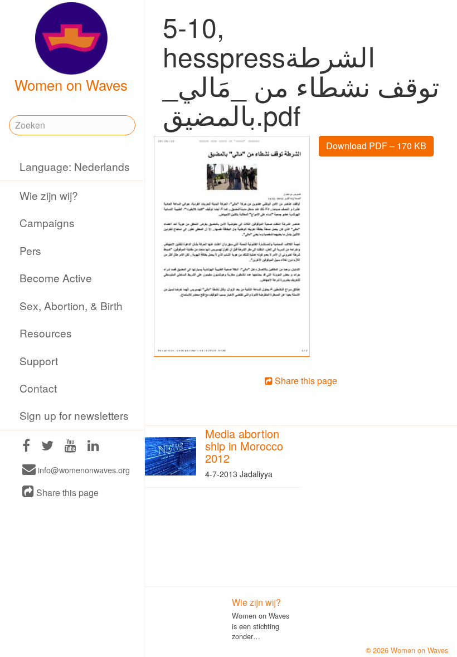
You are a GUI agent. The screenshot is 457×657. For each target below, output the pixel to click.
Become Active (56, 277)
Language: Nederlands (75, 166)
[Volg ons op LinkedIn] (93, 447)
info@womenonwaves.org (83, 470)
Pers (30, 250)
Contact (38, 387)
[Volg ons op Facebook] (26, 447)
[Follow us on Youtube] (70, 447)
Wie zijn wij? (49, 195)
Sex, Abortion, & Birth (71, 305)
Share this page (66, 492)
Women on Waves (71, 85)
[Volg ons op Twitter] (47, 447)
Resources (46, 332)
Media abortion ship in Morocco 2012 (244, 445)
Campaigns (47, 222)
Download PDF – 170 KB (376, 145)
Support (39, 360)
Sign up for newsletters (74, 415)
